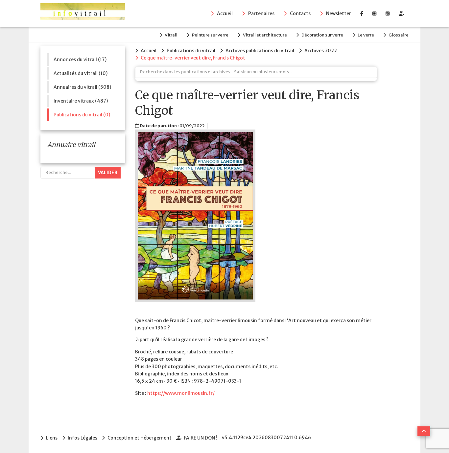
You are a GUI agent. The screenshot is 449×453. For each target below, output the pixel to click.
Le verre (366, 35)
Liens (52, 438)
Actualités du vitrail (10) (80, 73)
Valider (107, 173)
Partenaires (261, 13)
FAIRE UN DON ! (200, 438)
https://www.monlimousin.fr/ (181, 393)
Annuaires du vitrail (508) (82, 87)
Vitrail (171, 35)
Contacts (300, 13)
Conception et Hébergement (139, 438)
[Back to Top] (423, 431)
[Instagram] (374, 13)
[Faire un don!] (401, 13)
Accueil (225, 13)
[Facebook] (361, 13)
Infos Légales (82, 438)
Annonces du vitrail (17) (80, 59)
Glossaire (399, 35)
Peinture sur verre (210, 35)
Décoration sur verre (322, 35)
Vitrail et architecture (265, 35)
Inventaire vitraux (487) (81, 101)
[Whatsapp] (388, 13)
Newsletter (338, 13)
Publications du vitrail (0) (82, 115)
